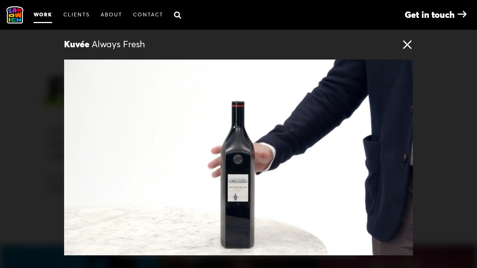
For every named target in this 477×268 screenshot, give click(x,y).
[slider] (246, 249)
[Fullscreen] (405, 249)
